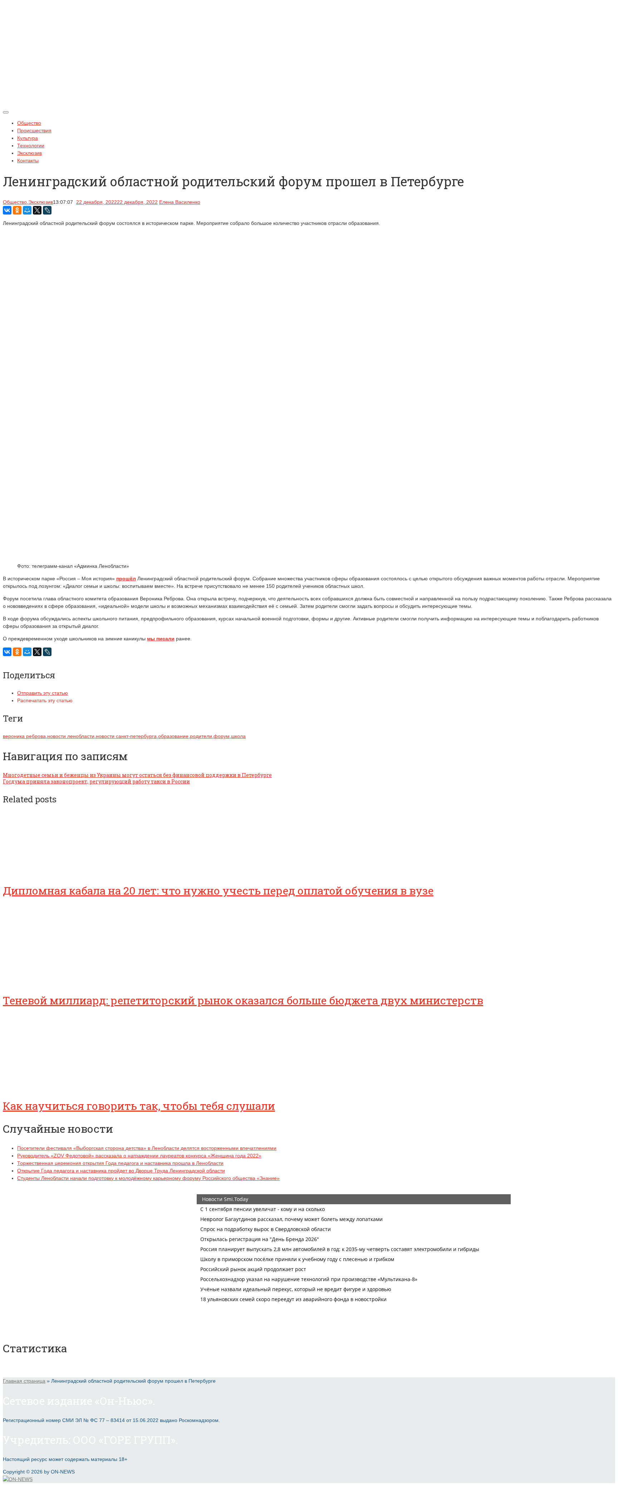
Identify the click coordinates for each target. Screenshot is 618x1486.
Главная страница (24, 1381)
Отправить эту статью (42, 693)
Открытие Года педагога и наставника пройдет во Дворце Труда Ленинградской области (121, 1170)
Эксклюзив (29, 153)
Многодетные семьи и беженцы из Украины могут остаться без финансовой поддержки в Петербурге (137, 775)
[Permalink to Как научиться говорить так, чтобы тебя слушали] (56, 1086)
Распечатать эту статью (45, 700)
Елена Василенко (179, 202)
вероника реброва (24, 736)
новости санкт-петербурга (126, 736)
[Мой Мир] (27, 210)
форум (222, 736)
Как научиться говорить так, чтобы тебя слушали (139, 1106)
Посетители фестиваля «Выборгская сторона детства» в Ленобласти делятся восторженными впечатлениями (146, 1148)
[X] (37, 210)
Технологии (30, 145)
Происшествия (34, 130)
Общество (29, 123)
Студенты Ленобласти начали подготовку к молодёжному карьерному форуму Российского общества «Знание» (148, 1178)
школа (238, 736)
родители (201, 736)
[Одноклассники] (17, 210)
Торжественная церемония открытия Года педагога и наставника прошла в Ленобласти (120, 1163)
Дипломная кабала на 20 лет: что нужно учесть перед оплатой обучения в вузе (218, 890)
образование (173, 736)
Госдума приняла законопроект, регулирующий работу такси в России (96, 781)
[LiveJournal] (47, 210)
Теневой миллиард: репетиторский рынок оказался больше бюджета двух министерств (243, 1000)
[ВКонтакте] (7, 210)
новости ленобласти (70, 736)
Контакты (28, 160)
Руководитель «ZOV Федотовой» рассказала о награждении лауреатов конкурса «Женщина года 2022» (139, 1155)
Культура (27, 138)
